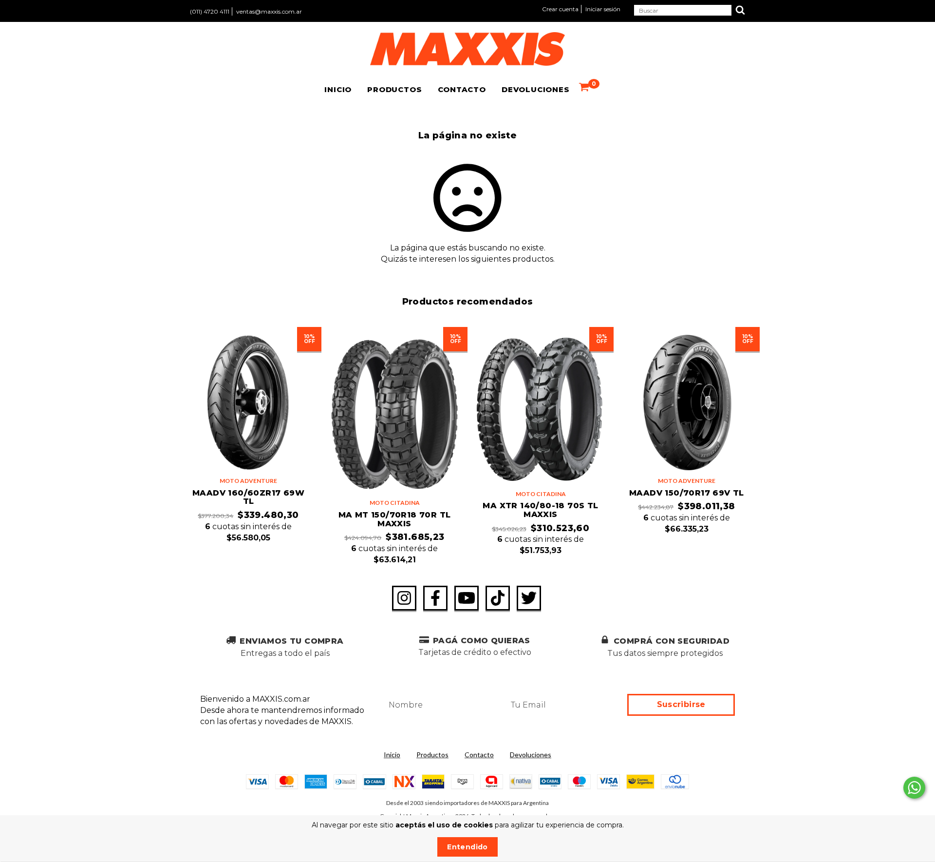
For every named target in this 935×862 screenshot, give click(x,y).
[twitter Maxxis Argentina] (529, 598)
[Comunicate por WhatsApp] (914, 788)
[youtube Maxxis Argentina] (466, 598)
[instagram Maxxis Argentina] (404, 598)
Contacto (462, 89)
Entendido (467, 847)
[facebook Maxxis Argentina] (435, 598)
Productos (394, 89)
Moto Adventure (248, 480)
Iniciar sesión (602, 9)
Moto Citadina (395, 502)
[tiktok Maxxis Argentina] (498, 598)
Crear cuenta (560, 9)
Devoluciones (536, 89)
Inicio (338, 89)
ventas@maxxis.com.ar (269, 11)
